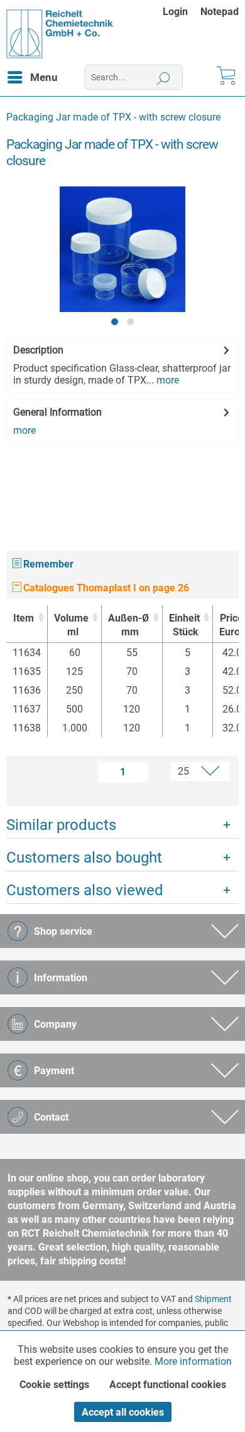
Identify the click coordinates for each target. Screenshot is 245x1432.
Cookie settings (54, 1385)
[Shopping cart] (224, 77)
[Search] (164, 77)
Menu (44, 77)
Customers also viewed (84, 890)
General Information (57, 412)
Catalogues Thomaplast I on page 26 (105, 588)
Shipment (213, 1299)
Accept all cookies (123, 1412)
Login (175, 12)
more (166, 380)
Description (38, 350)
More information (193, 1361)
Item (23, 618)
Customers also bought (84, 857)
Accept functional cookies (167, 1385)
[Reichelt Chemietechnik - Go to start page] (60, 33)
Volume (71, 625)
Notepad (219, 12)
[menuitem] (181, 11)
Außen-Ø (128, 625)
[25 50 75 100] (192, 771)
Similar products (61, 825)
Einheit (184, 625)
